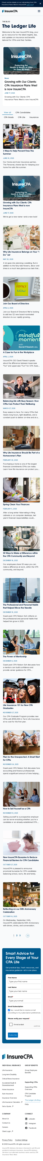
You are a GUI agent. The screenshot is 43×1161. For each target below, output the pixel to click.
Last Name (12, 987)
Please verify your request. (19, 1019)
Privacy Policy (7, 1140)
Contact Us (6, 1123)
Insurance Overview (9, 1098)
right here (30, 4)
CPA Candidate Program (30, 1095)
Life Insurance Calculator (11, 1102)
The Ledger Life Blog (32, 1100)
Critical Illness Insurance (10, 1079)
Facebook (32, 1128)
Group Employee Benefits (31, 1071)
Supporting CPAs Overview (31, 1088)
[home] (10, 11)
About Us (5, 1119)
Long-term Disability (9, 1074)
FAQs (27, 1104)
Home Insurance (8, 1089)
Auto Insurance (7, 1094)
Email (10, 997)
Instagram (32, 1123)
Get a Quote (6, 1106)
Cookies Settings (21, 1140)
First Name (12, 978)
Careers (5, 1127)
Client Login (6, 1131)
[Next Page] (27, 936)
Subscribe (13, 1035)
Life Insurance (7, 1070)
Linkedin (32, 1119)
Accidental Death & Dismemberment (9, 1084)
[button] (38, 11)
